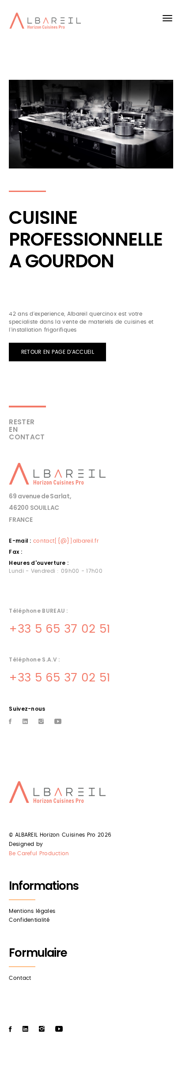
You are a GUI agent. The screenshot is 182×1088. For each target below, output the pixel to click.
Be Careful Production (39, 853)
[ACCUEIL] (46, 22)
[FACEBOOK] (10, 722)
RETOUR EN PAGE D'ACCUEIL (57, 352)
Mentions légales (32, 911)
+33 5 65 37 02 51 (59, 629)
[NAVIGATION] (167, 18)
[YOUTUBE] (57, 722)
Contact (20, 978)
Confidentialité (29, 920)
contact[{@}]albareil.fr (66, 541)
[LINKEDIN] (25, 722)
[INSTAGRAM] (41, 722)
